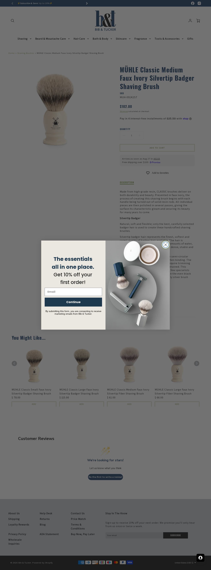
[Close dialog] (165, 245)
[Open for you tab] (200, 558)
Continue (73, 302)
